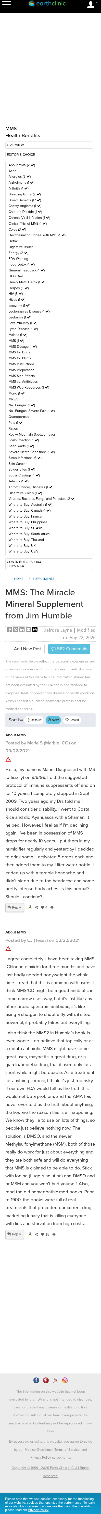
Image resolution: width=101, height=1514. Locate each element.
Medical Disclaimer (39, 1450)
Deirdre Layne (57, 630)
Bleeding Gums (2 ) (25, 194)
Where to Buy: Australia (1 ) (30, 505)
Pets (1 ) (16, 423)
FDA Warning (18, 259)
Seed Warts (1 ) (21, 446)
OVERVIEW (15, 145)
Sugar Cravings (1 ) (24, 475)
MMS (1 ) (16, 341)
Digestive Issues (21, 247)
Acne (12, 171)
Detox (13, 241)
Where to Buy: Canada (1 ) (29, 510)
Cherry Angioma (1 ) (25, 206)
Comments (71, 648)
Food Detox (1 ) (22, 264)
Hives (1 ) (17, 300)
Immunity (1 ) (19, 305)
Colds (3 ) (17, 229)
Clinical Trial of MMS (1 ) (28, 223)
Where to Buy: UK (22, 546)
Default (35, 720)
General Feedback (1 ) (27, 270)
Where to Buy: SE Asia (25, 528)
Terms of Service (67, 1450)
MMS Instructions (22, 364)
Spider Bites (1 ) (22, 469)
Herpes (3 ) (19, 288)
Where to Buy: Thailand (26, 540)
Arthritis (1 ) (18, 188)
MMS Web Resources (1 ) (29, 387)
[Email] (29, 630)
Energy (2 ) (18, 253)
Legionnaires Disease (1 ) (29, 311)
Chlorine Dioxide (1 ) (25, 212)
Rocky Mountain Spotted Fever (32, 434)
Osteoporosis (19, 417)
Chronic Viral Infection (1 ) (29, 218)
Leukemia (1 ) (20, 317)
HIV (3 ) (16, 294)
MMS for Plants (20, 358)
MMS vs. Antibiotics (23, 381)
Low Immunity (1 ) (23, 323)
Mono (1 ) (17, 393)
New (55, 720)
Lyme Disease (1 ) (23, 329)
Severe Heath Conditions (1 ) (32, 452)
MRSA (13, 399)
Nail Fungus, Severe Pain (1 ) (32, 411)
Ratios (13, 428)
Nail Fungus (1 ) (22, 405)
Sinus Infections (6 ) (25, 458)
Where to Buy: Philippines (28, 522)
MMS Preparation (21, 370)
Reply (16, 907)
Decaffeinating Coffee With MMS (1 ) (37, 235)
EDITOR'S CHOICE (21, 155)
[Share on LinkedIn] (22, 630)
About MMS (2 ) (22, 165)
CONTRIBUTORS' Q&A (24, 562)
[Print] (35, 630)
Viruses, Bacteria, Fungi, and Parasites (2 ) (42, 499)
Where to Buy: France (25, 516)
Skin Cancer (18, 464)
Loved (74, 720)
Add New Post (27, 648)
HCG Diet (16, 276)
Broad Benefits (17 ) (25, 200)
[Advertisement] (50, 1325)
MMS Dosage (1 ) (23, 347)
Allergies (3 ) (20, 176)
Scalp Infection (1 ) (24, 440)
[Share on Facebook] (10, 630)
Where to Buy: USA (23, 551)
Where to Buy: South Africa (29, 534)
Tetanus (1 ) (18, 481)
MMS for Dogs (19, 352)
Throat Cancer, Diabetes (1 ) (31, 487)
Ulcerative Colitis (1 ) (25, 493)
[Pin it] (16, 630)
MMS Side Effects (22, 376)
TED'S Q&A (15, 566)
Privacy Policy (40, 1457)
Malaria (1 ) (18, 335)
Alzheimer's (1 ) (21, 182)
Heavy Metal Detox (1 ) (27, 282)
